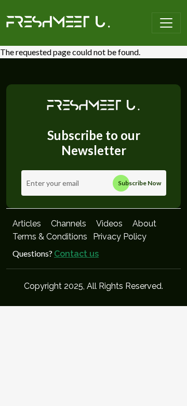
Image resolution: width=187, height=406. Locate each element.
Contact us (76, 254)
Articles (26, 224)
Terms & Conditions (49, 237)
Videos (109, 224)
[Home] (58, 22)
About (144, 224)
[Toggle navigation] (166, 22)
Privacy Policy (119, 237)
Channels (68, 224)
